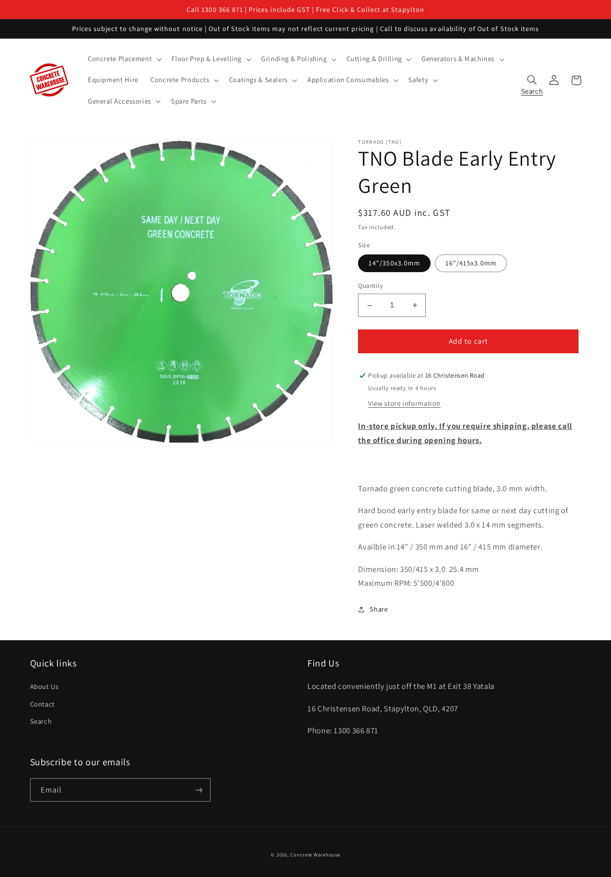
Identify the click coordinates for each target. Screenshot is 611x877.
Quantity (370, 286)
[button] (123, 59)
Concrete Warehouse (315, 854)
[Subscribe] (199, 790)
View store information (404, 403)
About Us (44, 686)
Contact (42, 703)
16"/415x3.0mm (471, 263)
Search (41, 721)
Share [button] (378, 608)
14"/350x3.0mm (394, 263)
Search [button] (532, 88)
